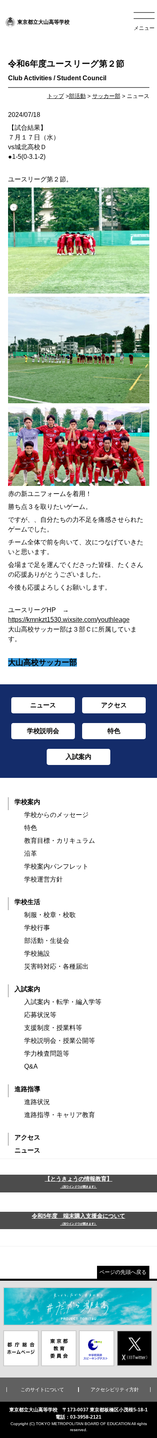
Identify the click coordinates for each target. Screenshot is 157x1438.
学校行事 (37, 927)
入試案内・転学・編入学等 (62, 1001)
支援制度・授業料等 (53, 1027)
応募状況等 (40, 1014)
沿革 (30, 853)
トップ (55, 96)
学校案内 (27, 801)
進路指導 (27, 1089)
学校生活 (27, 901)
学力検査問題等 (46, 1053)
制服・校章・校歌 (50, 914)
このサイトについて (42, 1389)
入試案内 (27, 989)
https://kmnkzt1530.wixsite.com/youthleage (69, 619)
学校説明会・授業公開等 (59, 1040)
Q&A (31, 1066)
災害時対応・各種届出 (56, 966)
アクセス (27, 1137)
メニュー (144, 28)
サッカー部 (106, 96)
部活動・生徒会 (46, 940)
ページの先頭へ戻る (123, 1272)
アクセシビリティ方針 (115, 1389)
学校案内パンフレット (56, 866)
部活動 (77, 96)
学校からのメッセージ (56, 814)
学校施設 (37, 953)
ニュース (27, 1150)
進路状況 (37, 1101)
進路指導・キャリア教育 (59, 1114)
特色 (30, 827)
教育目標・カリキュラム (59, 840)
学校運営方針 (43, 879)
